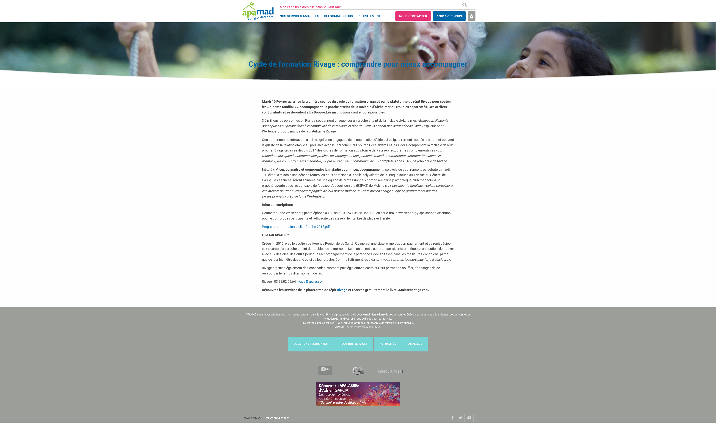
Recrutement (369, 16)
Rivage (342, 290)
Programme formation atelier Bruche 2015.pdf (296, 227)
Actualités (388, 343)
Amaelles (415, 343)
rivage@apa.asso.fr (310, 281)
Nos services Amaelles (299, 16)
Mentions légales (277, 418)
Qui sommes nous (338, 16)
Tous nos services (353, 343)
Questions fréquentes (311, 343)
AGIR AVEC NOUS (449, 16)
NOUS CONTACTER (413, 16)
